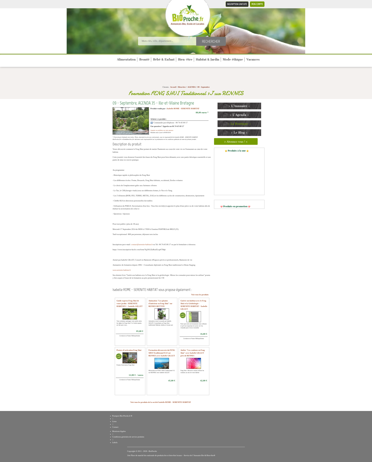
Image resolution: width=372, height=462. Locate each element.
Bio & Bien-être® (208, 455)
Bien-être (185, 59)
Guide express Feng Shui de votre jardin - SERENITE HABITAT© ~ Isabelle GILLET (130, 303)
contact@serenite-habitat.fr (142, 245)
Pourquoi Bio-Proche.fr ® (122, 416)
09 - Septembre (203, 87)
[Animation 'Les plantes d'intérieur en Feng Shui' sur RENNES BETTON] (162, 316)
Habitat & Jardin (207, 59)
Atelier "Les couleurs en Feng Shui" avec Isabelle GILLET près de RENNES (192, 353)
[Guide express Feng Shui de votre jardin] (131, 316)
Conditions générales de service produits (128, 437)
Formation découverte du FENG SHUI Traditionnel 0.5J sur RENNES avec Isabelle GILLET (162, 353)
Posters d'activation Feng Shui (129, 350)
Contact (115, 427)
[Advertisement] (239, 233)
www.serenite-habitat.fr (122, 270)
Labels (114, 443)
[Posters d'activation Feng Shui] (133, 360)
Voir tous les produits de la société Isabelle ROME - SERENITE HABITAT (160, 402)
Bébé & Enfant (164, 59)
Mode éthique (233, 59)
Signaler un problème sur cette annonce (161, 130)
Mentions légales (119, 431)
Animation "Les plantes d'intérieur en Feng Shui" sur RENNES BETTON (160, 303)
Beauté (144, 59)
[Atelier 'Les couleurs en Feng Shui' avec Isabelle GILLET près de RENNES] (200, 365)
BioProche (153, 451)
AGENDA (192, 87)
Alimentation (126, 59)
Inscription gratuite (237, 4)
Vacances (253, 59)
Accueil (173, 87)
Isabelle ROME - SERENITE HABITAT (183, 109)
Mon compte (257, 4)
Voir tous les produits (200, 295)
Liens (114, 421)
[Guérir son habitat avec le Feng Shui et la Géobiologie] (194, 318)
